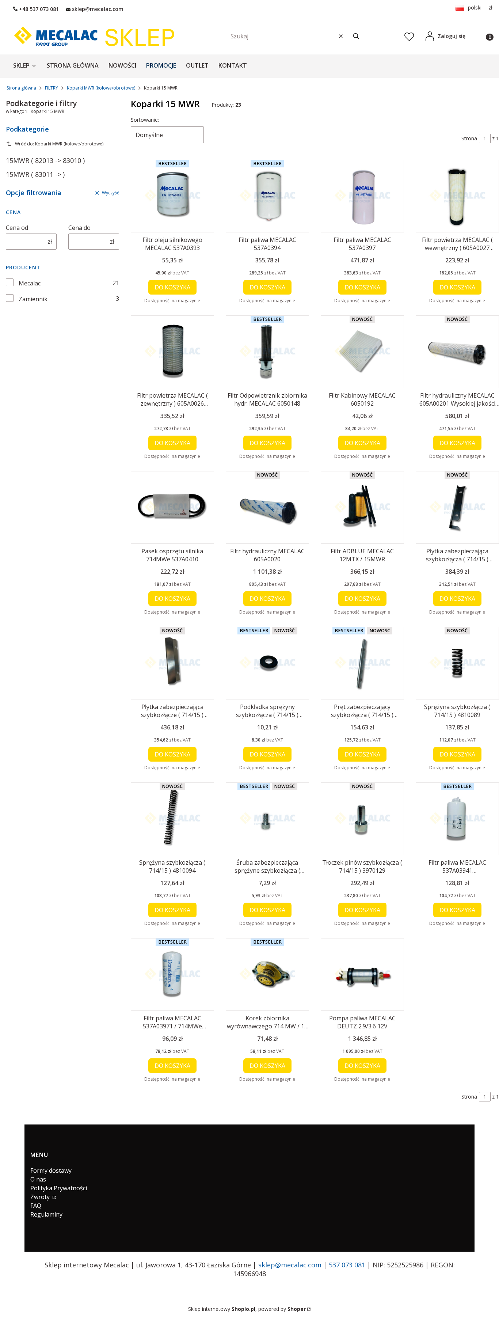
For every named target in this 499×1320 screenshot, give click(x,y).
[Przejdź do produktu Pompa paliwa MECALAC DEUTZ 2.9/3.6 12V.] (362, 974)
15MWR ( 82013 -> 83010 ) (45, 160)
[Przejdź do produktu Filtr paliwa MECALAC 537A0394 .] (267, 196)
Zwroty (40, 1197)
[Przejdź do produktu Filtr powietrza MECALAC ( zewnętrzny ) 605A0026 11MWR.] (172, 352)
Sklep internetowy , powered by (247, 1308)
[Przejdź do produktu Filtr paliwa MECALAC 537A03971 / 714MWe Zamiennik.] (172, 974)
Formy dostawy (51, 1171)
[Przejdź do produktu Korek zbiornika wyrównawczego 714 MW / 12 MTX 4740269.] (267, 974)
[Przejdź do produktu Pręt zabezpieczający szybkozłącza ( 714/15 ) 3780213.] (362, 663)
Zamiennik (33, 299)
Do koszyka (172, 287)
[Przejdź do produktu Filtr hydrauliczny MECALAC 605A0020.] (267, 507)
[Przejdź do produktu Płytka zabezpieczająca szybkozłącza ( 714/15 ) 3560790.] (457, 507)
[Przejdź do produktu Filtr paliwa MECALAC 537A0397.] (362, 196)
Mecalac (30, 283)
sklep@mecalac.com (289, 1264)
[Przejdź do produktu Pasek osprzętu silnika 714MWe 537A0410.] (172, 507)
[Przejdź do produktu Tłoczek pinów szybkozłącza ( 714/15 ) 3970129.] (362, 819)
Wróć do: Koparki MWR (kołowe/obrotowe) (59, 144)
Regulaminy (46, 1214)
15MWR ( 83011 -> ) (35, 174)
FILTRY (51, 88)
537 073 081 (347, 1264)
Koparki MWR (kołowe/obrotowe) (101, 88)
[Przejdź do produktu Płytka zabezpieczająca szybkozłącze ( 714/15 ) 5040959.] (172, 663)
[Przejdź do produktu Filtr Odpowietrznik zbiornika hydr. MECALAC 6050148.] (267, 352)
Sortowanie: (145, 119)
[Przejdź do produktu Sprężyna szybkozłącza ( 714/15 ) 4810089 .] (457, 663)
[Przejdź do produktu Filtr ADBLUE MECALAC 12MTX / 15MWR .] (362, 507)
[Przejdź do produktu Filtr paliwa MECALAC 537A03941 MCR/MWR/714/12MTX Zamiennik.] (457, 819)
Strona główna (21, 88)
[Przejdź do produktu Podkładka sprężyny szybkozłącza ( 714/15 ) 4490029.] (267, 663)
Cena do (79, 228)
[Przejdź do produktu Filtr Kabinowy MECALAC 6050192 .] (362, 352)
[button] (356, 36)
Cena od (17, 228)
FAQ (35, 1206)
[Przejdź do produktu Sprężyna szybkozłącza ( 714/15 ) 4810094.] (172, 819)
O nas (38, 1179)
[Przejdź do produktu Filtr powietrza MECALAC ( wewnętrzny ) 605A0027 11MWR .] (457, 196)
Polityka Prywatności (58, 1188)
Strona (469, 138)
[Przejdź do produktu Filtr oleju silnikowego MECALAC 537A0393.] (172, 196)
